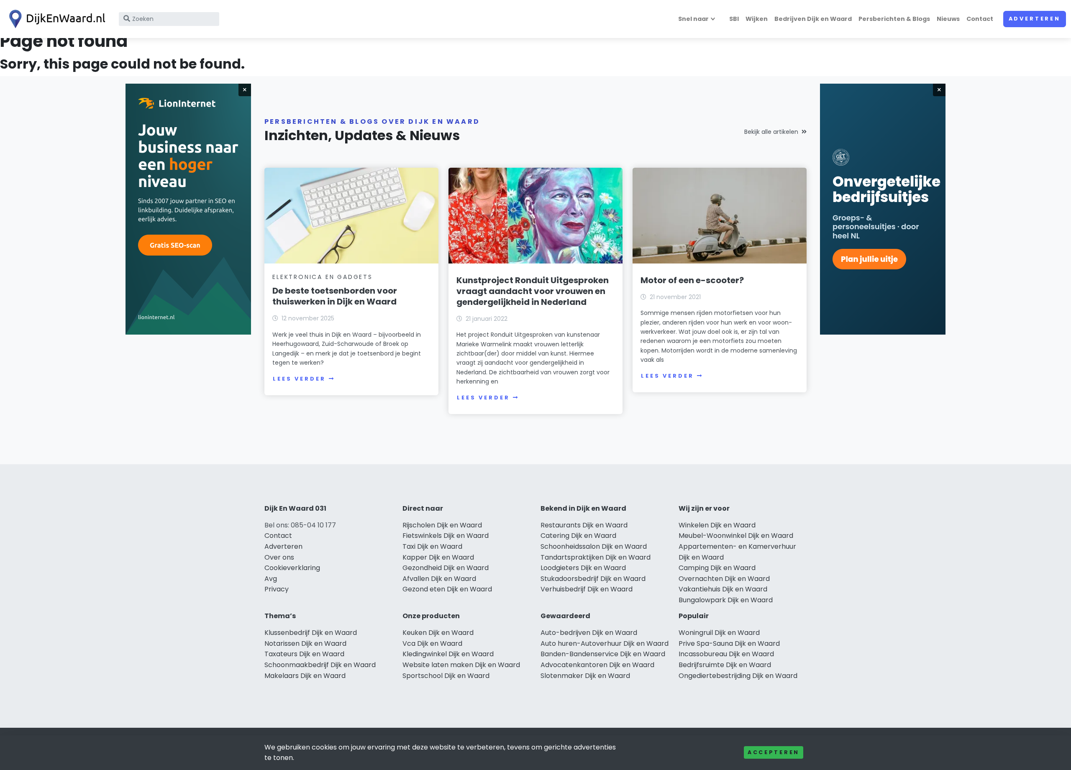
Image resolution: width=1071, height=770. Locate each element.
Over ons (279, 557)
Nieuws (948, 19)
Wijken (757, 19)
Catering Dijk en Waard (578, 535)
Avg (270, 578)
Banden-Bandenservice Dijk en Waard (603, 654)
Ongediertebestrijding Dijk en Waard (738, 675)
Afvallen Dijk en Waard (439, 578)
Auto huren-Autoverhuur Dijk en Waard (605, 643)
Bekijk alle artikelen (771, 132)
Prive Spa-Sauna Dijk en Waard (729, 643)
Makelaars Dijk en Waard (305, 675)
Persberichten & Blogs (894, 19)
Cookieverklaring (292, 568)
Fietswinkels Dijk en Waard (445, 535)
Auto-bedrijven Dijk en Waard (589, 632)
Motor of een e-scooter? (692, 280)
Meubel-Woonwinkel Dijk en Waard (736, 535)
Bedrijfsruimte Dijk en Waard (725, 665)
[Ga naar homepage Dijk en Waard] (55, 19)
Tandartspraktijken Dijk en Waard (596, 557)
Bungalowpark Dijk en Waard (726, 600)
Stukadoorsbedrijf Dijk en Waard (593, 578)
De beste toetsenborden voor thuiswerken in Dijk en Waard (334, 296)
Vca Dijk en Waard (432, 643)
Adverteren (1035, 18)
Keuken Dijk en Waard (438, 632)
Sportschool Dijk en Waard (445, 675)
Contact (979, 19)
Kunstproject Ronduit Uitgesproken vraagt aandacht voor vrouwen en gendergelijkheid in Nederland (532, 291)
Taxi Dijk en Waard (432, 546)
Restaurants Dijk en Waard (584, 525)
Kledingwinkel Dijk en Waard (448, 654)
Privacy (276, 589)
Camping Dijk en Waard (717, 568)
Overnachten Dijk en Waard (724, 578)
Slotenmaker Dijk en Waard (585, 675)
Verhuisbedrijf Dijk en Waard (587, 589)
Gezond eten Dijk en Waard (447, 589)
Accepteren (773, 752)
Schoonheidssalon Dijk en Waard (594, 546)
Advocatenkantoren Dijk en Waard (597, 665)
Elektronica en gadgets (322, 277)
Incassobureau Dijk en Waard (726, 654)
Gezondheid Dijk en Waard (445, 568)
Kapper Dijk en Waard (438, 557)
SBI (734, 19)
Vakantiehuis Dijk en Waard (723, 589)
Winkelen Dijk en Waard (717, 525)
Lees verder (299, 378)
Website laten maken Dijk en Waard (461, 665)
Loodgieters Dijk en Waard (583, 568)
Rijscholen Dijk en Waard (442, 525)
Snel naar (693, 19)
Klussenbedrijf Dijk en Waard (310, 632)
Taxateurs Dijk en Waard (304, 654)
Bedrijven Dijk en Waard (813, 19)
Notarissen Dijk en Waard (305, 643)
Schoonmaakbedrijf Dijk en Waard (320, 665)
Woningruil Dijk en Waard (719, 632)
